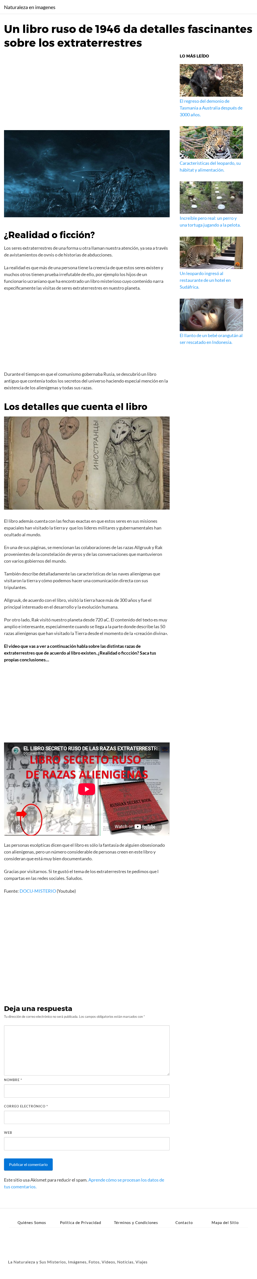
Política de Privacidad (80, 1222)
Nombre (13, 1080)
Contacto (184, 1222)
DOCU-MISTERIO (38, 891)
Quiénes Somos (32, 1222)
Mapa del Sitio (225, 1222)
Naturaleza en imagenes (29, 7)
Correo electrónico (26, 1106)
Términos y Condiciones (136, 1222)
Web (8, 1133)
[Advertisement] (87, 92)
